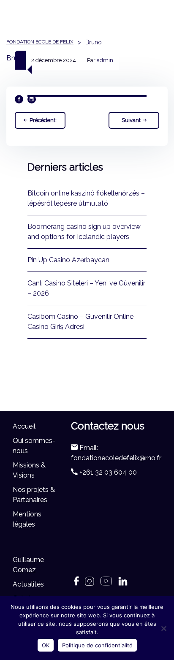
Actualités (28, 584)
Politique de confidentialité (97, 645)
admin (105, 60)
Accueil (24, 426)
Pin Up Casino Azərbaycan (68, 260)
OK (45, 645)
